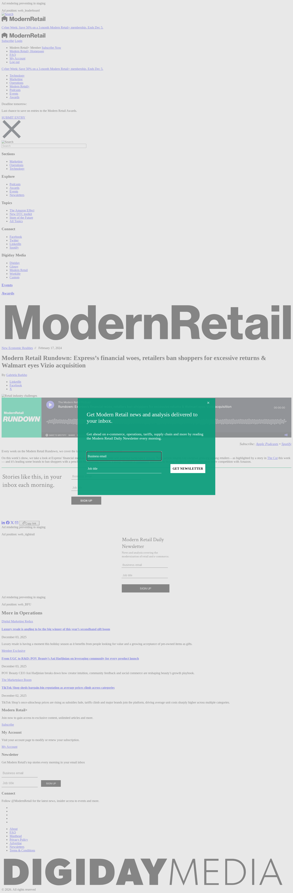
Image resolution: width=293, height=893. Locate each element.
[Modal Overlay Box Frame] (146, 446)
